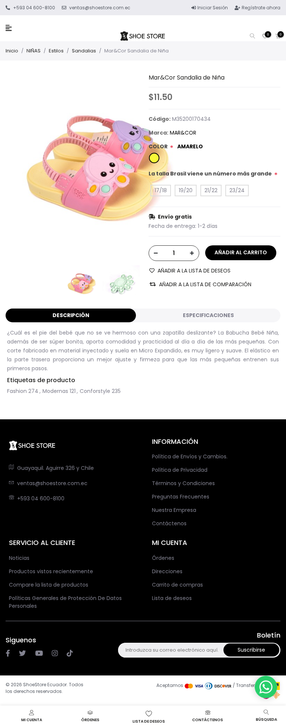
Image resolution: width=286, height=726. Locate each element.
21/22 (210, 190)
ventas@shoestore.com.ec (52, 483)
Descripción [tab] (71, 315)
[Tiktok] (70, 653)
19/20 (186, 190)
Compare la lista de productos (48, 584)
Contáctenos (169, 523)
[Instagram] (39, 653)
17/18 (161, 190)
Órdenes (163, 558)
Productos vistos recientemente (51, 571)
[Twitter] (22, 653)
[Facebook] (8, 653)
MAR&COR (183, 132)
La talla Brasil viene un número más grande (210, 173)
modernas (55, 391)
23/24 (237, 190)
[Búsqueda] (252, 37)
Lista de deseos (172, 598)
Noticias (19, 558)
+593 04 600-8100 (40, 498)
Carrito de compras (177, 584)
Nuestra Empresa (174, 510)
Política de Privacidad (179, 470)
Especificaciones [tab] (208, 315)
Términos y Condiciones (183, 483)
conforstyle (95, 391)
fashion (17, 391)
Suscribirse (251, 650)
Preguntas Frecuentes (180, 496)
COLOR (158, 146)
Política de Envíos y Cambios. (190, 456)
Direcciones (167, 571)
